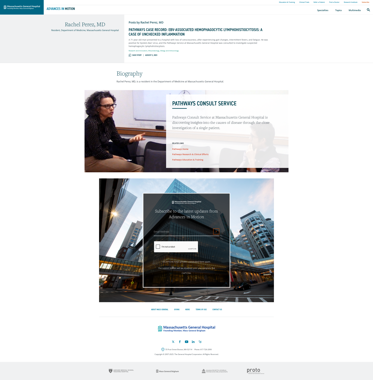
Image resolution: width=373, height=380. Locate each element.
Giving (177, 309)
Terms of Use (201, 309)
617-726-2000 (206, 349)
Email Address (161, 231)
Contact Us (217, 309)
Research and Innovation (138, 51)
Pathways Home (180, 149)
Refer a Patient (319, 2)
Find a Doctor (334, 2)
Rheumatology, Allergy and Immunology (163, 51)
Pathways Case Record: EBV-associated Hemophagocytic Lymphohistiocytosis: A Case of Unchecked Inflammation (195, 32)
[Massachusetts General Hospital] (186, 329)
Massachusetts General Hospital (18, 1)
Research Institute (350, 2)
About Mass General (159, 309)
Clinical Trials (304, 2)
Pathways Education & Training (187, 159)
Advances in (61, 8)
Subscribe (365, 2)
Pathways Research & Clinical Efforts (190, 154)
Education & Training (287, 2)
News (187, 309)
